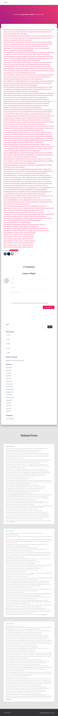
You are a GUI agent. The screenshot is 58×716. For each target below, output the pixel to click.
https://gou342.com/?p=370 (11, 230)
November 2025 (10, 392)
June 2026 (8, 373)
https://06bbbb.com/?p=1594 (28, 208)
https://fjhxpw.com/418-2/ (11, 214)
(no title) (8, 335)
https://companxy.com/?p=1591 (42, 200)
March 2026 (9, 381)
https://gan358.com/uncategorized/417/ (31, 220)
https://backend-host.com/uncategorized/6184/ (17, 204)
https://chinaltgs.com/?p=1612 (44, 196)
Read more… (13, 521)
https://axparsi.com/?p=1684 (12, 208)
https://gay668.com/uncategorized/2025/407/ (16, 224)
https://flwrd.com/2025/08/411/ (38, 216)
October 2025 (9, 394)
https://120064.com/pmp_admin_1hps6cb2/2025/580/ (19, 237)
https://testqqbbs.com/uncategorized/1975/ (16, 191)
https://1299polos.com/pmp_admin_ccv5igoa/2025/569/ (19, 241)
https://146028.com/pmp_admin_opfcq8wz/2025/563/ (18, 245)
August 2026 (9, 367)
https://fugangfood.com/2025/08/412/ (34, 218)
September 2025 (10, 397)
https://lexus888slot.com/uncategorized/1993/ (34, 189)
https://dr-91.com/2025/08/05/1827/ (28, 187)
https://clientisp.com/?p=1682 (31, 198)
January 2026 (9, 386)
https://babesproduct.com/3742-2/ (37, 206)
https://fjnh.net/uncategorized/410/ (27, 214)
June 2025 (8, 405)
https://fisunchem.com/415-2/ (36, 212)
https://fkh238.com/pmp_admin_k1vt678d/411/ (17, 216)
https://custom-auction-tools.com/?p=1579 (15, 202)
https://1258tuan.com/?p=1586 (45, 208)
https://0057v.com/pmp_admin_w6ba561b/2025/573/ (34, 230)
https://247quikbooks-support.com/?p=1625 (31, 210)
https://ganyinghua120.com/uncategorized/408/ (17, 222)
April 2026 (8, 378)
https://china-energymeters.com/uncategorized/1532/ (23, 193)
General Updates (13, 250)
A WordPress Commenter (11, 360)
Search (7, 324)
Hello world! (21, 360)
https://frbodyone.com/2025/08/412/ (14, 218)
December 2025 (10, 389)
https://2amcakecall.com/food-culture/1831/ (16, 212)
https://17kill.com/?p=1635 (11, 210)
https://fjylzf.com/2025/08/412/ (45, 214)
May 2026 (8, 375)
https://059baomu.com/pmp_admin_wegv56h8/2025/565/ (20, 232)
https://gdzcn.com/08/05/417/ (12, 226)
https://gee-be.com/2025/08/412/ (29, 226)
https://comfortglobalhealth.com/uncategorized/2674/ (18, 200)
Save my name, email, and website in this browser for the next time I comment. (30, 303)
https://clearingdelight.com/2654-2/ (13, 198)
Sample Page (8, 712)
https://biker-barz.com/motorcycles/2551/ (30, 185)
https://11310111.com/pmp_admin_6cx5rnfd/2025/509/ (19, 234)
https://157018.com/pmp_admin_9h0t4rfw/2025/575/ (18, 247)
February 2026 (9, 384)
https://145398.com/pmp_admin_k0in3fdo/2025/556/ (18, 243)
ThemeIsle (52, 712)
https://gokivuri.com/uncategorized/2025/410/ (16, 228)
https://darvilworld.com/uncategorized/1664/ (16, 206)
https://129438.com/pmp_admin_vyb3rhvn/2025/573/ (18, 239)
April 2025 (8, 411)
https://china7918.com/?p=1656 (27, 196)
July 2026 (8, 370)
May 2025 (8, 408)
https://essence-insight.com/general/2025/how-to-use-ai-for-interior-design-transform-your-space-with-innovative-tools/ (28, 181)
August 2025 (9, 400)
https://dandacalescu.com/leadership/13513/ (40, 202)
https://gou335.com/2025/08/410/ (38, 228)
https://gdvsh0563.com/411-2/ (37, 224)
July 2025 (8, 403)
